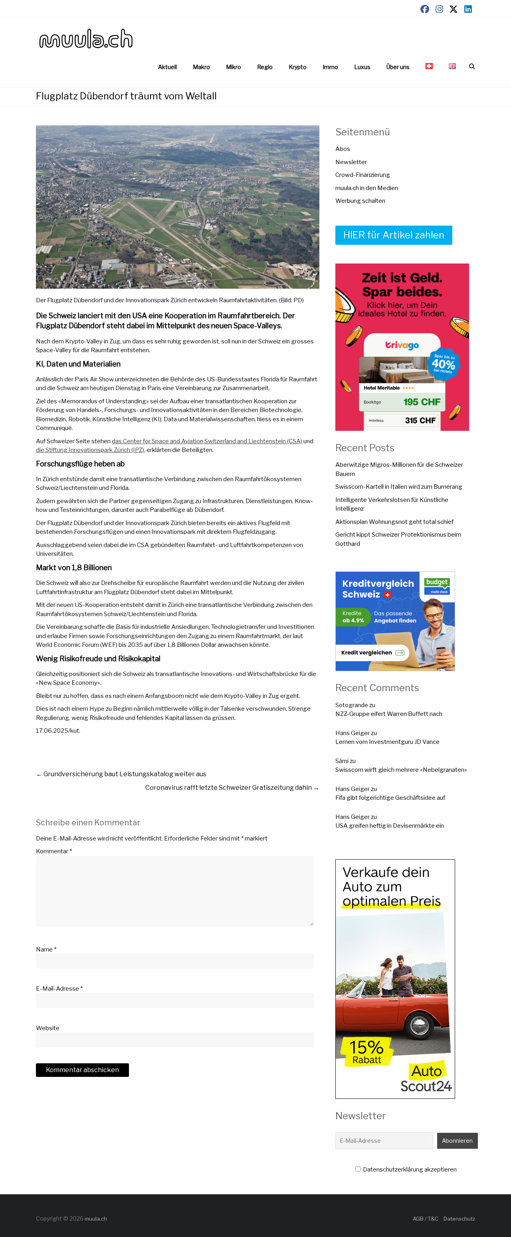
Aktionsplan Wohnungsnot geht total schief (394, 521)
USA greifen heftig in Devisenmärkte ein (389, 825)
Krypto (298, 66)
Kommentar (54, 851)
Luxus (362, 66)
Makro (201, 66)
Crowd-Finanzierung (362, 174)
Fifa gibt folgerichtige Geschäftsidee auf (390, 797)
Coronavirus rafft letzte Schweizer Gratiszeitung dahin (232, 787)
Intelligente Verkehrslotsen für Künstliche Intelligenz (391, 504)
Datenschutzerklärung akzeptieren (409, 1169)
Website (47, 1028)
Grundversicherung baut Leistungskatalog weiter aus (121, 774)
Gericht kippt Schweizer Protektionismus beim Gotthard (398, 539)
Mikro (233, 66)
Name (46, 949)
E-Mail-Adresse (59, 988)
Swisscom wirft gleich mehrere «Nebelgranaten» (401, 769)
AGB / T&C (425, 1218)
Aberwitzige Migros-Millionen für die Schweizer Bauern (399, 469)
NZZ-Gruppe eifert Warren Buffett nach (388, 714)
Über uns (398, 66)
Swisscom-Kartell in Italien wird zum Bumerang (398, 486)
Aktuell (167, 66)
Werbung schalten (360, 200)
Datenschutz (459, 1218)
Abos (342, 149)
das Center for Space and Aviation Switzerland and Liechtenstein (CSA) (207, 441)
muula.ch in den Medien (366, 188)
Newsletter (351, 162)
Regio (265, 66)
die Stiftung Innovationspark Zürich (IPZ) (90, 450)
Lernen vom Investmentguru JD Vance (387, 741)
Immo (330, 66)
